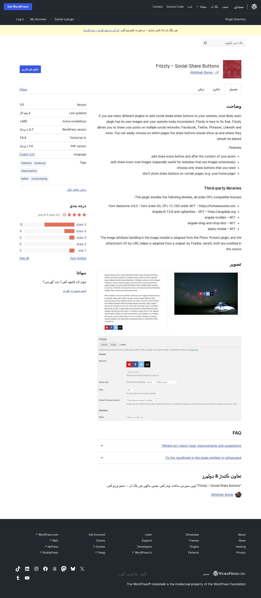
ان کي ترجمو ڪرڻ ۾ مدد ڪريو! (101, 30)
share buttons (29, 170)
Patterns (193, 552)
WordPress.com (46, 534)
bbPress (51, 546)
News (242, 540)
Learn (148, 534)
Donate (98, 546)
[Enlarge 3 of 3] (236, 341)
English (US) (27, 154)
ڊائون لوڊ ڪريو (30, 69)
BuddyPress (49, 552)
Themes (194, 540)
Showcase (192, 534)
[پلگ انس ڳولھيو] (205, 43)
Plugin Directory (235, 19)
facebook (40, 163)
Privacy (241, 552)
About (242, 534)
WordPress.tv (142, 552)
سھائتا (23, 89)
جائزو (216, 89)
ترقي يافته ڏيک (76, 189)
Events (100, 540)
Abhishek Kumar (201, 72)
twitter (24, 178)
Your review (78, 258)
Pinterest (26, 163)
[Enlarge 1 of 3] (236, 276)
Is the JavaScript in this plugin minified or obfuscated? (203, 458)
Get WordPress (17, 6)
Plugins (194, 546)
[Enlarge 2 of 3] (163, 276)
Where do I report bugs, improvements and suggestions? (201, 446)
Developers (144, 546)
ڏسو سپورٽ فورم (74, 291)
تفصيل (233, 89)
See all (24, 258)
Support (147, 540)
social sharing (39, 178)
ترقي (201, 89)
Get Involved (97, 534)
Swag (100, 552)
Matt (53, 540)
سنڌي (206, 573)
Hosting (241, 546)
